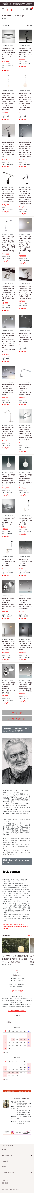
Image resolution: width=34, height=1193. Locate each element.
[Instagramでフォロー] (6, 1183)
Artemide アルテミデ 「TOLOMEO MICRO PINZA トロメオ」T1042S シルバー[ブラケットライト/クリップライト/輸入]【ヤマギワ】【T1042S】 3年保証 (8, 293)
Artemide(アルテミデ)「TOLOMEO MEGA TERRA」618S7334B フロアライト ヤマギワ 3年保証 (25, 645)
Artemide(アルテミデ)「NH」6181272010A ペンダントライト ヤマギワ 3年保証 (25, 521)
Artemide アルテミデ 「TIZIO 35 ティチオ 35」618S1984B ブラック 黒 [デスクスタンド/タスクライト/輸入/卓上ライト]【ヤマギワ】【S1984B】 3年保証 (8, 149)
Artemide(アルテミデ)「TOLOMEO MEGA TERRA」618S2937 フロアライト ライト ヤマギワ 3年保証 (8, 645)
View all (29, 935)
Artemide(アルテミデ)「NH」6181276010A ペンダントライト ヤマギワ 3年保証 (25, 562)
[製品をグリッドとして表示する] (28, 25)
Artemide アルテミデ (7, 45)
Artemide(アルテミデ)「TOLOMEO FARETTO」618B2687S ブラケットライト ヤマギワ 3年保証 (8, 603)
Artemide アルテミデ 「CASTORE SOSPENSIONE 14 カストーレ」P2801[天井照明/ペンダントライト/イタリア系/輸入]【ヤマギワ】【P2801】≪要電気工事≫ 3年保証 (8, 101)
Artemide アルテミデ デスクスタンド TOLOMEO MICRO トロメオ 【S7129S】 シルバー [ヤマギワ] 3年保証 (8, 389)
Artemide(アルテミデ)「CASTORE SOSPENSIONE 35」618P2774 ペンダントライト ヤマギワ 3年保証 (25, 480)
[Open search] (23, 9)
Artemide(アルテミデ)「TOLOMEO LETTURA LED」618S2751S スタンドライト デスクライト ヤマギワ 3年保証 (25, 603)
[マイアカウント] (27, 9)
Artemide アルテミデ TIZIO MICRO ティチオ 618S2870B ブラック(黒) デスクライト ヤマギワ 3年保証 (25, 52)
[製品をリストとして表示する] (31, 25)
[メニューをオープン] (3, 9)
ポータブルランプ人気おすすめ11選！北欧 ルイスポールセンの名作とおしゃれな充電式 (15, 959)
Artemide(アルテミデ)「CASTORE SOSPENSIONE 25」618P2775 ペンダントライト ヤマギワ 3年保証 (8, 480)
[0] (31, 9)
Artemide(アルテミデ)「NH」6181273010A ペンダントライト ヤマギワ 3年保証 (8, 562)
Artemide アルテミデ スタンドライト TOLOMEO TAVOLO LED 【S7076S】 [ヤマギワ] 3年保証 (25, 337)
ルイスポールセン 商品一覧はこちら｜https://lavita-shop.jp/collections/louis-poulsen (15, 926)
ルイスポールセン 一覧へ (17, 719)
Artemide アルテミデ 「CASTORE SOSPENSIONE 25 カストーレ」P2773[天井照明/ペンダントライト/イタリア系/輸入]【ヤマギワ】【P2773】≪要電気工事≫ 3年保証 (25, 101)
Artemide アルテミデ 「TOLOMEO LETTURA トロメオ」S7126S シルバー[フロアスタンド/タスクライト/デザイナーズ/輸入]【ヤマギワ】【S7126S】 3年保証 (8, 244)
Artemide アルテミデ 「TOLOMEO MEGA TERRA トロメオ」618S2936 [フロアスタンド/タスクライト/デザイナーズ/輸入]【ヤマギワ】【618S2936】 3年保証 (25, 245)
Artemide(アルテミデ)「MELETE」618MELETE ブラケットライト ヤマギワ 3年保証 (8, 522)
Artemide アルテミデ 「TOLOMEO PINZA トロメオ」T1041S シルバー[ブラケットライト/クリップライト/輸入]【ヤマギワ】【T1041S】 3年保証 (25, 292)
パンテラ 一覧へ (17, 713)
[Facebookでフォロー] (3, 1183)
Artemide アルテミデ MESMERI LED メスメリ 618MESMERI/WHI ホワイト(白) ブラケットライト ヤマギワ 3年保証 (8, 53)
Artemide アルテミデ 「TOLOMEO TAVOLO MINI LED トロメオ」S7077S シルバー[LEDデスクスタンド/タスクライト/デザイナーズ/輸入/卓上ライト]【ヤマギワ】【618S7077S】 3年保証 (8, 342)
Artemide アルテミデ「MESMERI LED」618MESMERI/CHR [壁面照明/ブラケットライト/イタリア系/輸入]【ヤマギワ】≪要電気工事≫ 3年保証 (25, 433)
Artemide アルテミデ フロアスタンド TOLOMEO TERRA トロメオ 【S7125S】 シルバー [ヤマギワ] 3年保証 (8, 432)
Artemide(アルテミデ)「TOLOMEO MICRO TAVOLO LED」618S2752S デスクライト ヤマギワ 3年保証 (25, 687)
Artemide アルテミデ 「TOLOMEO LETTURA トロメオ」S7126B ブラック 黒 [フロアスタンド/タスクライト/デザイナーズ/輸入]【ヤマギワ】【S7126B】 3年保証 (25, 197)
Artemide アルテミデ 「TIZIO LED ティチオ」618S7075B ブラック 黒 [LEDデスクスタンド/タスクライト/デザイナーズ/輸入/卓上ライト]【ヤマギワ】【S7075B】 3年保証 (25, 149)
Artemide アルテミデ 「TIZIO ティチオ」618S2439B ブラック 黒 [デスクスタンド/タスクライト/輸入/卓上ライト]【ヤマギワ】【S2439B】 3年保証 (8, 195)
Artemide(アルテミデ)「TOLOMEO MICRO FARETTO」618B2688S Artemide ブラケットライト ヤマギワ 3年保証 (8, 688)
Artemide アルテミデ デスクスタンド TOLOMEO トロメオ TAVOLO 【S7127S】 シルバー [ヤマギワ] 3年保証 (25, 389)
